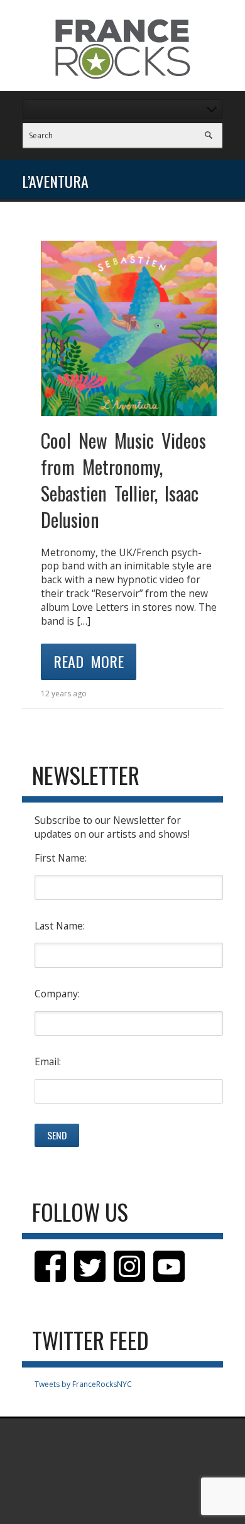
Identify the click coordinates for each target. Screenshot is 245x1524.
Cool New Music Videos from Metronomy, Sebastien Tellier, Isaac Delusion (123, 480)
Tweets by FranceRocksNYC (83, 1384)
